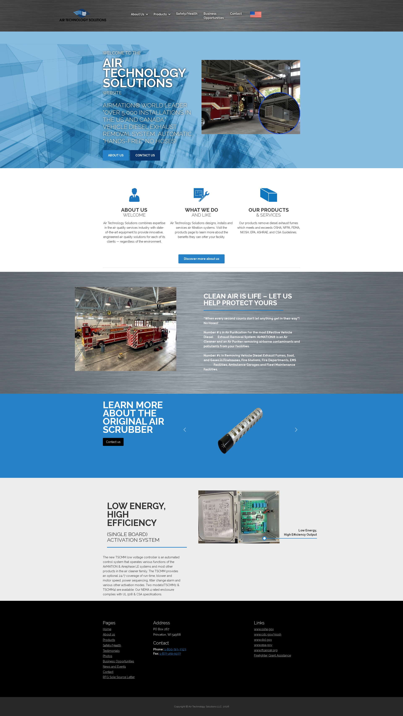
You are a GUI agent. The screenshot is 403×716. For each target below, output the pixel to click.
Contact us (145, 155)
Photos (107, 656)
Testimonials (111, 651)
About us (116, 155)
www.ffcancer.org (265, 650)
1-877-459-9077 (170, 653)
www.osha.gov (264, 629)
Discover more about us (201, 258)
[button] (139, 14)
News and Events (114, 666)
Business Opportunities (214, 16)
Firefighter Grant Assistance (272, 655)
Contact (236, 13)
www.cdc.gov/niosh (267, 634)
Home (107, 629)
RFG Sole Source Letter (119, 677)
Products (109, 640)
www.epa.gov (263, 645)
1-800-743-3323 (175, 649)
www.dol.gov (263, 639)
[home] (82, 14)
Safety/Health (186, 13)
